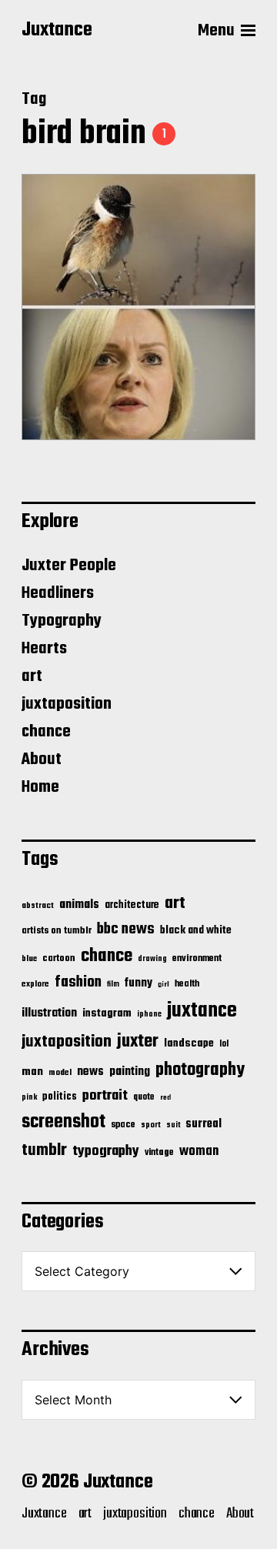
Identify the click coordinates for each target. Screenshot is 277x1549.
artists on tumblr (57, 931)
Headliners (58, 593)
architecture (132, 905)
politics (59, 1097)
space (123, 1125)
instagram (107, 1013)
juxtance (202, 1011)
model (60, 1073)
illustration (49, 1013)
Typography (62, 621)
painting (129, 1071)
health (187, 983)
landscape (189, 1043)
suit (173, 1125)
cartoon (58, 958)
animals (79, 904)
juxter (138, 1041)
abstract (38, 906)
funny (138, 983)
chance (46, 732)
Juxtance (57, 30)
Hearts (44, 649)
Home (40, 787)
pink (29, 1097)
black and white (196, 930)
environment (197, 958)
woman (199, 1151)
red (165, 1097)
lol (224, 1044)
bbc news (126, 929)
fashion (78, 982)
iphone (149, 1014)
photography (200, 1070)
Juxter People (69, 565)
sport (151, 1125)
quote (144, 1097)
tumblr (44, 1150)
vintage (159, 1152)
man (32, 1072)
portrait (105, 1095)
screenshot (63, 1122)
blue (29, 959)
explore (35, 984)
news (90, 1071)
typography (105, 1151)
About (42, 759)
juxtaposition (67, 704)
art (32, 676)
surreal (203, 1124)
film (113, 984)
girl (163, 984)
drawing (152, 959)
